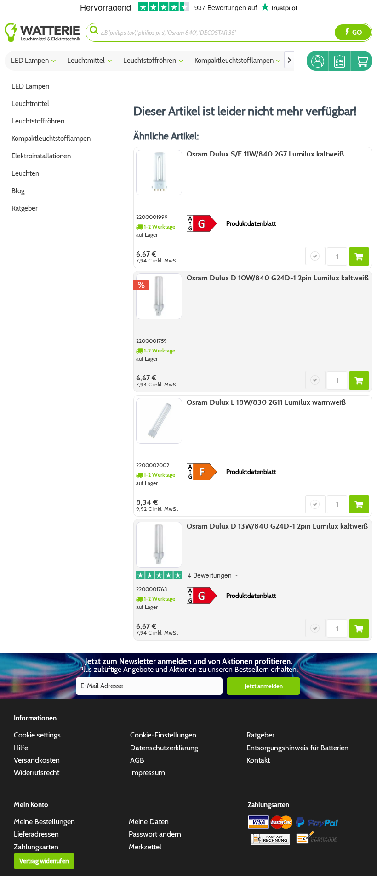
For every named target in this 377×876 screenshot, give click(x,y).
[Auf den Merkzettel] (315, 256)
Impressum (147, 772)
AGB (137, 760)
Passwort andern (155, 834)
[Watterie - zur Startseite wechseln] (42, 32)
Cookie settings (37, 735)
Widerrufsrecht (36, 772)
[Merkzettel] (339, 61)
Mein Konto (31, 805)
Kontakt (258, 760)
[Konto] (317, 61)
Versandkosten (37, 760)
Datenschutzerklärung (164, 747)
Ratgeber (260, 735)
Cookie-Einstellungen (163, 735)
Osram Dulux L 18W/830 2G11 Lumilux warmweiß (266, 402)
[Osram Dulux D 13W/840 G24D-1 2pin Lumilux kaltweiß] (159, 545)
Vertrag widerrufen (44, 861)
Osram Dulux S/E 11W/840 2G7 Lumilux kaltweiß (265, 154)
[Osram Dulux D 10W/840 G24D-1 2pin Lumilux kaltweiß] (159, 296)
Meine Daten (149, 821)
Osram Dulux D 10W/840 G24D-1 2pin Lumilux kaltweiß (278, 277)
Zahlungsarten (36, 847)
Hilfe (21, 747)
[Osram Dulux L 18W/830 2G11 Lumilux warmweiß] (159, 421)
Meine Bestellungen (44, 821)
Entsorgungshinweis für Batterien (297, 747)
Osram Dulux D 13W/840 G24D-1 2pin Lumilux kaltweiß (277, 526)
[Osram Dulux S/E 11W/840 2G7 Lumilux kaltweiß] (159, 172)
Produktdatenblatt (251, 223)
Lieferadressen (36, 834)
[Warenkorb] (361, 61)
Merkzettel (145, 847)
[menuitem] (45, 32)
